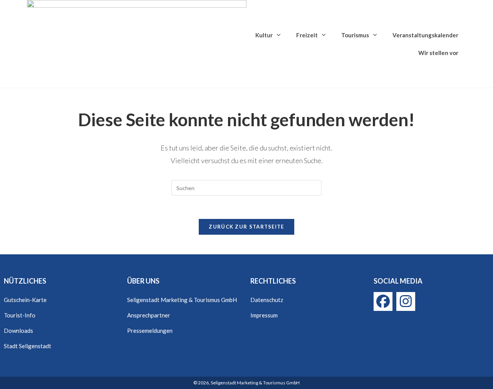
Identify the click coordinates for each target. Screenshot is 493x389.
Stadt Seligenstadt (27, 345)
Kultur (264, 35)
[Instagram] (405, 301)
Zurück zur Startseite (246, 227)
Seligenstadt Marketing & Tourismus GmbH (182, 299)
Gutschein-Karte (25, 299)
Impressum (264, 315)
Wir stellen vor (438, 52)
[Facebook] (383, 301)
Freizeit (307, 35)
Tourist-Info (19, 315)
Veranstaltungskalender (425, 35)
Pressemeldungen (150, 330)
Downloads (18, 330)
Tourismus (355, 35)
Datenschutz (266, 299)
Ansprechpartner (148, 315)
